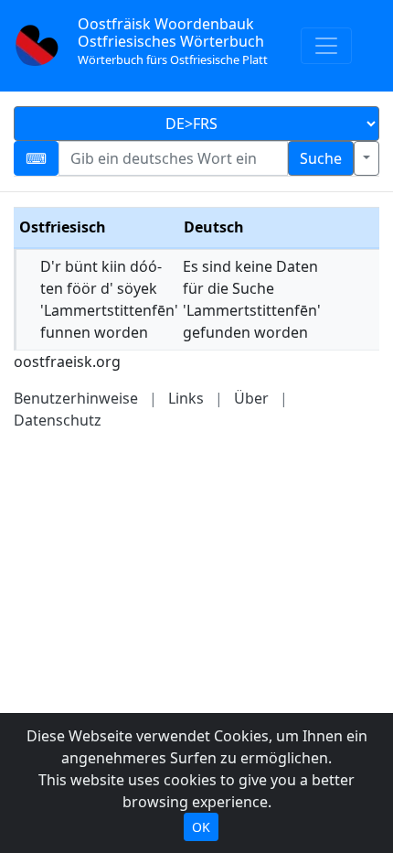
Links (186, 398)
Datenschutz (57, 420)
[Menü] (326, 45)
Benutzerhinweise (76, 398)
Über (251, 398)
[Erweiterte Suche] (366, 158)
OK (201, 827)
